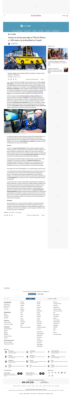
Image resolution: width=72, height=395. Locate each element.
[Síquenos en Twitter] (52, 372)
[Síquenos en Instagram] (55, 372)
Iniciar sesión (40, 294)
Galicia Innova (56, 323)
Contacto (6, 337)
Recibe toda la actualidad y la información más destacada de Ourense (59, 366)
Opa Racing (39, 337)
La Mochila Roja (56, 321)
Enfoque (55, 318)
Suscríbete (6, 309)
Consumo (47, 30)
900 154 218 (28, 382)
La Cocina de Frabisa (57, 310)
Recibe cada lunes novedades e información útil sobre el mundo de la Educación (16, 356)
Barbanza (22, 309)
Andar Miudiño (40, 340)
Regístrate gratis (32, 294)
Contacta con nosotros (8, 324)
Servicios (6, 330)
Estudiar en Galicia (57, 309)
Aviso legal (20, 393)
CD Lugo (38, 339)
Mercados (55, 327)
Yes (54, 330)
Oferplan (5, 332)
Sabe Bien (55, 305)
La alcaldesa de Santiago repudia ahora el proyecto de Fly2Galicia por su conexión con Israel (57, 63)
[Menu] (5, 15)
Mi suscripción (7, 304)
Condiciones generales (40, 393)
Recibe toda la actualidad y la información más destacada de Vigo (38, 366)
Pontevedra (22, 321)
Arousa (21, 307)
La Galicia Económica (41, 327)
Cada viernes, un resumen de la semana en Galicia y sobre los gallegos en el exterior (16, 361)
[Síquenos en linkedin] (58, 372)
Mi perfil (5, 314)
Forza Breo (39, 342)
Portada (38, 303)
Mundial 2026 (39, 331)
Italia (33, 208)
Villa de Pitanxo (12, 212)
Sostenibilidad (55, 30)
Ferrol (21, 314)
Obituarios (39, 325)
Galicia (38, 305)
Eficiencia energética (8, 342)
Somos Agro (39, 321)
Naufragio (19, 212)
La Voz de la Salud (57, 303)
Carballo (22, 310)
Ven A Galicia (56, 316)
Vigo (21, 325)
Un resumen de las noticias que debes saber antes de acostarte (37, 352)
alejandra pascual (14, 43)
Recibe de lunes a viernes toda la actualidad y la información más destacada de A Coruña (38, 361)
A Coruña (22, 303)
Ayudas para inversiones (9, 343)
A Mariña (22, 305)
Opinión (38, 312)
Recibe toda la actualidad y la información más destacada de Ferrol (59, 361)
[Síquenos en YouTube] (61, 372)
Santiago (22, 323)
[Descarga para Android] (21, 373)
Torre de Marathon (40, 333)
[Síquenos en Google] (52, 375)
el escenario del (24, 91)
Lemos (21, 316)
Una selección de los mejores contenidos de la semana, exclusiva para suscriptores (58, 352)
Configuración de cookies (49, 393)
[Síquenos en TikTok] (65, 372)
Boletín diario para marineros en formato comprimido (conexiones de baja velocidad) (58, 356)
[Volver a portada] (36, 15)
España (38, 309)
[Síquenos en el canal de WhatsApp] (49, 375)
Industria (41, 30)
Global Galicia (56, 307)
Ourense (22, 319)
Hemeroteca (6, 307)
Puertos (34, 30)
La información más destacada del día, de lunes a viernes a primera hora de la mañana (16, 352)
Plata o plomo (56, 314)
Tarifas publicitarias (8, 328)
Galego (55, 298)
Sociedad (39, 316)
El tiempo (39, 329)
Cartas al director (7, 322)
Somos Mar (39, 323)
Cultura (38, 318)
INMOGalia (6, 334)
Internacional (39, 310)
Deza (21, 312)
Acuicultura (27, 30)
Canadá (16, 212)
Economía (39, 307)
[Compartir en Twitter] (16, 79)
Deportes (39, 314)
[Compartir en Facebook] (13, 79)
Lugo (21, 318)
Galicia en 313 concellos (25, 327)
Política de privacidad (26, 393)
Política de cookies (33, 393)
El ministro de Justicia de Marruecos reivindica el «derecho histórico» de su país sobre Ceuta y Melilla (55, 70)
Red (54, 312)
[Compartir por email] (11, 79)
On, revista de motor (57, 334)
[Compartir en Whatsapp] (9, 79)
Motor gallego (39, 346)
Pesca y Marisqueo (17, 30)
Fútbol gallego (40, 344)
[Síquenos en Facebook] (49, 372)
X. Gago (49, 65)
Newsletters (6, 315)
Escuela (55, 332)
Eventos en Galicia (7, 336)
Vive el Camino (56, 319)
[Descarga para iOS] (18, 373)
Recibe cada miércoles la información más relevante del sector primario (37, 356)
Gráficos (38, 319)
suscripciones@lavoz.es (44, 382)
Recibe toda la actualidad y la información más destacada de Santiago (16, 366)
